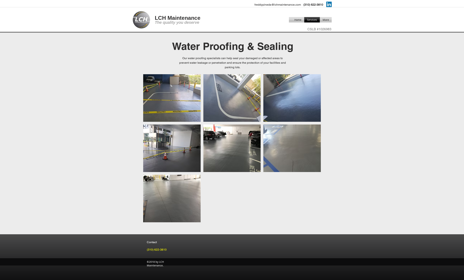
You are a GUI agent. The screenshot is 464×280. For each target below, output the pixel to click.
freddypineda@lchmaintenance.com (277, 4)
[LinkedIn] (329, 4)
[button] (172, 98)
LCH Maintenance (177, 18)
